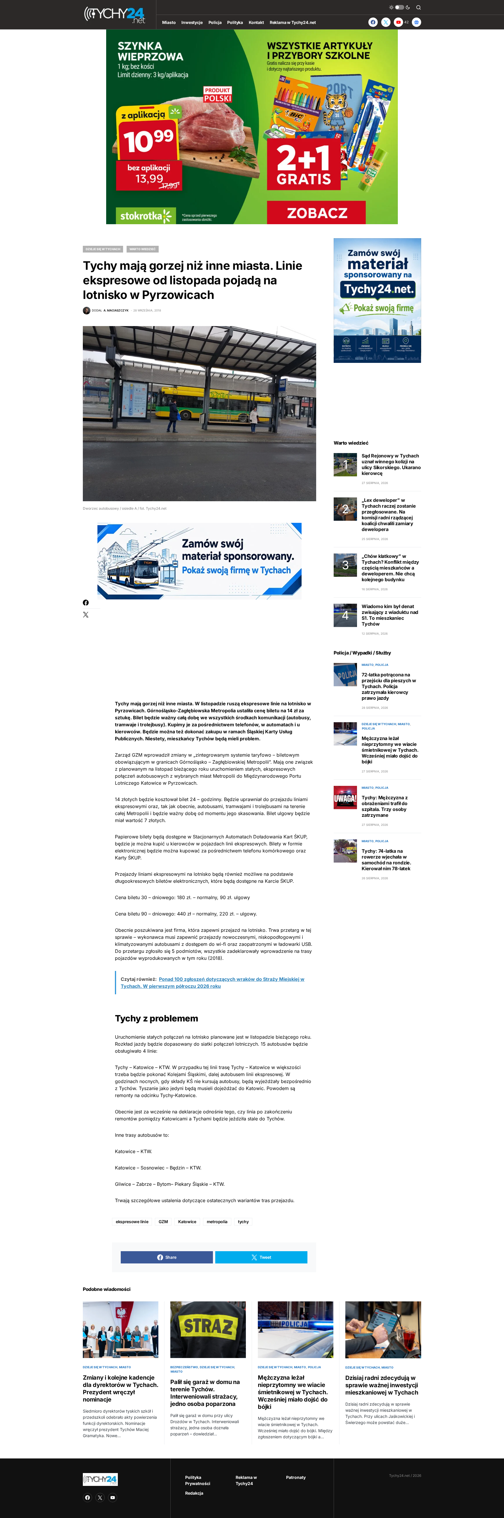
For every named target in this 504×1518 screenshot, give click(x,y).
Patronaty (296, 1477)
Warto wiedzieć (143, 249)
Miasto (368, 665)
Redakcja (194, 1493)
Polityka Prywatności (197, 1480)
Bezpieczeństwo (184, 1367)
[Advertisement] (214, 640)
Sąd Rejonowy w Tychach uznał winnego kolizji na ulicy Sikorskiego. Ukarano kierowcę (391, 464)
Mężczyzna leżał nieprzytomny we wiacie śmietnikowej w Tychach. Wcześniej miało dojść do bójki (390, 750)
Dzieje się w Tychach (103, 249)
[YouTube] (112, 1497)
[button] (399, 7)
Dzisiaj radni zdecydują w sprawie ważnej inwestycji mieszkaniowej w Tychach (381, 1385)
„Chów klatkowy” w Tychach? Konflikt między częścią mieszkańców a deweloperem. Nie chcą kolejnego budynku (390, 568)
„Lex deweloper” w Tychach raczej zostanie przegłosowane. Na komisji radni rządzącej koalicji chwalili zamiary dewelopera (389, 514)
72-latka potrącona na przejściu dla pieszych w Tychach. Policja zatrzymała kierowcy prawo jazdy (389, 686)
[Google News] (416, 22)
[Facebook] (373, 22)
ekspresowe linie (132, 1221)
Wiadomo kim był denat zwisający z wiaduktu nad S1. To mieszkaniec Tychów (390, 615)
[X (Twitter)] (386, 22)
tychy (243, 1221)
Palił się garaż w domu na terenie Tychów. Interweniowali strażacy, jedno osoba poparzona (205, 1392)
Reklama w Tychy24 (246, 1480)
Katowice (187, 1221)
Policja (381, 665)
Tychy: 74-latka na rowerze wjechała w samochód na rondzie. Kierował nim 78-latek (386, 860)
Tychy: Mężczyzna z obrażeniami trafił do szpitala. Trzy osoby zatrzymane (384, 806)
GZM (163, 1221)
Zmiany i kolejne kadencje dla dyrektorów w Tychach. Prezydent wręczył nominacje (120, 1388)
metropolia (217, 1221)
